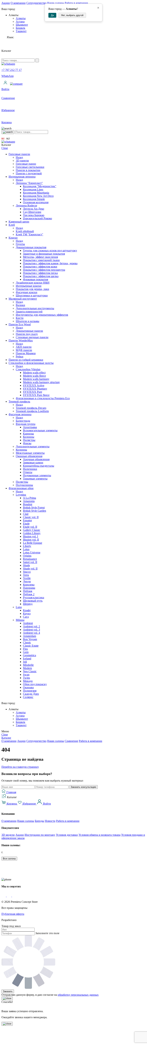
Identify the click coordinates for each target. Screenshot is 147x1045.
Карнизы (28, 433)
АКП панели (24, 346)
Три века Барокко (33, 215)
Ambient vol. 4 (31, 632)
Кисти (19, 317)
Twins (26, 677)
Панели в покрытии (28, 170)
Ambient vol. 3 (31, 629)
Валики (20, 305)
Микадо (28, 681)
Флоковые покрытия (35, 279)
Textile (27, 578)
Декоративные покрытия (31, 247)
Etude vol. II (30, 526)
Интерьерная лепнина (22, 176)
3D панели (22, 160)
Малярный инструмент (23, 298)
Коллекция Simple (34, 199)
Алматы (21, 18)
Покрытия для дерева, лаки (32, 289)
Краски (13, 237)
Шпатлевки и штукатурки (32, 295)
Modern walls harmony (36, 379)
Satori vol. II (30, 562)
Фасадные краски (26, 292)
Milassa (20, 619)
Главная (11, 792)
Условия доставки (67, 834)
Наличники (30, 468)
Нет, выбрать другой (72, 15)
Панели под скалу (27, 334)
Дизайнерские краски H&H (32, 282)
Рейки (19, 356)
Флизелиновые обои (21, 488)
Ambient (28, 623)
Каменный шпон (19, 221)
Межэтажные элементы (30, 452)
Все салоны (9, 858)
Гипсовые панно (26, 163)
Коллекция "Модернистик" (39, 186)
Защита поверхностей (29, 311)
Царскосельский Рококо (37, 218)
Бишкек (20, 27)
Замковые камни (33, 462)
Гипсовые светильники (30, 166)
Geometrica (29, 655)
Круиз (26, 613)
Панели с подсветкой (29, 173)
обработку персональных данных (78, 994)
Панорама (29, 587)
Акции (5, 2)
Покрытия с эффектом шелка (40, 276)
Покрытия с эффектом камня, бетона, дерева (50, 263)
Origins (27, 555)
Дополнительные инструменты (35, 308)
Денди (27, 581)
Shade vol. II (30, 568)
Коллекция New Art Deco (38, 195)
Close (4, 148)
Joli (25, 661)
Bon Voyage (30, 639)
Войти (46, 803)
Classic (27, 642)
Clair (26, 513)
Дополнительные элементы (32, 446)
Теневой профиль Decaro (31, 407)
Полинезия (29, 690)
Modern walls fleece (34, 375)
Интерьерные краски (28, 285)
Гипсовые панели (19, 154)
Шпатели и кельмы (27, 321)
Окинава (28, 687)
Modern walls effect (34, 372)
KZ (8, 138)
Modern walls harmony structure (41, 382)
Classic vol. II (31, 517)
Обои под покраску (35, 684)
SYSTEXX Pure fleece (36, 395)
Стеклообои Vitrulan (28, 369)
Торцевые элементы (35, 478)
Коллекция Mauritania (36, 192)
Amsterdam (29, 636)
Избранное (29, 803)
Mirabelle (28, 664)
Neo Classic (30, 671)
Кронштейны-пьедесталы (38, 465)
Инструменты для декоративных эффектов (42, 314)
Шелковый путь (32, 600)
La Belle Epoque (32, 542)
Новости (50, 820)
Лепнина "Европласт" (29, 183)
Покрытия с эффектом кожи (40, 266)
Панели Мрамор (26, 353)
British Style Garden (34, 510)
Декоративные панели (29, 330)
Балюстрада (23, 420)
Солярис (28, 697)
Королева (28, 584)
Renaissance (30, 558)
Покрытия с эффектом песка (40, 273)
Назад (19, 157)
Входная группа (25, 423)
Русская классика (33, 597)
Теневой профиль (19, 401)
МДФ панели (24, 350)
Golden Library (32, 533)
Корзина (12, 803)
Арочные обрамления (36, 459)
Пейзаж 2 (28, 594)
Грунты (20, 244)
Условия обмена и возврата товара (99, 834)
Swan (26, 674)
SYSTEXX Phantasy (35, 388)
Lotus (26, 549)
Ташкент (21, 31)
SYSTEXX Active (33, 385)
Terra (26, 574)
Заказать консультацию (83, 787)
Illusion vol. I (30, 536)
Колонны (28, 436)
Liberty (27, 546)
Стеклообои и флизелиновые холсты (31, 362)
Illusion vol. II (31, 539)
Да (52, 15)
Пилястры (29, 440)
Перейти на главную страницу (20, 766)
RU (3, 138)
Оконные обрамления (29, 456)
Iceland (27, 658)
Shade (26, 565)
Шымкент (22, 24)
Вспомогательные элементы (40, 430)
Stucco (27, 571)
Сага (26, 616)
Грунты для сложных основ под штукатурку (50, 250)
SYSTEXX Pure (32, 391)
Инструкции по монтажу (40, 834)
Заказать (8, 991)
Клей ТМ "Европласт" (29, 234)
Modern (27, 668)
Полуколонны (24, 485)
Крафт (27, 610)
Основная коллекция (35, 202)
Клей (12, 224)
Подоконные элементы (37, 475)
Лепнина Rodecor (26, 205)
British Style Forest (34, 507)
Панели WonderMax (21, 340)
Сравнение (71, 740)
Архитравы (30, 427)
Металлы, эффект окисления (40, 256)
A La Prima (29, 497)
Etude (26, 523)
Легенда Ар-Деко (33, 208)
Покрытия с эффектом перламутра (44, 269)
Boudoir (27, 504)
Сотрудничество (36, 2)
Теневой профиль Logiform (32, 411)
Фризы (27, 443)
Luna (19, 607)
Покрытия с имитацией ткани (41, 260)
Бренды (39, 820)
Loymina (21, 494)
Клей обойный (25, 231)
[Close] (7, 998)
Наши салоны (55, 2)
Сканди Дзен (31, 693)
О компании (18, 2)
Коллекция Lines (33, 189)
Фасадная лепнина (20, 414)
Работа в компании (76, 2)
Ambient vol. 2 (31, 626)
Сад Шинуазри (32, 211)
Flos (25, 648)
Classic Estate (31, 645)
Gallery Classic (31, 530)
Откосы (27, 472)
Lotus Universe (31, 552)
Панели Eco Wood (20, 324)
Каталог (6, 737)
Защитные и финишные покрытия (44, 253)
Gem (26, 652)
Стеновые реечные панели (32, 337)
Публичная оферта (12, 913)
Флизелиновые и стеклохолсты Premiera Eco (43, 398)
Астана (20, 21)
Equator (27, 520)
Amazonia (29, 501)
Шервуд (27, 603)
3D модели (8, 834)
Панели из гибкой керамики (26, 359)
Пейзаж (27, 591)
